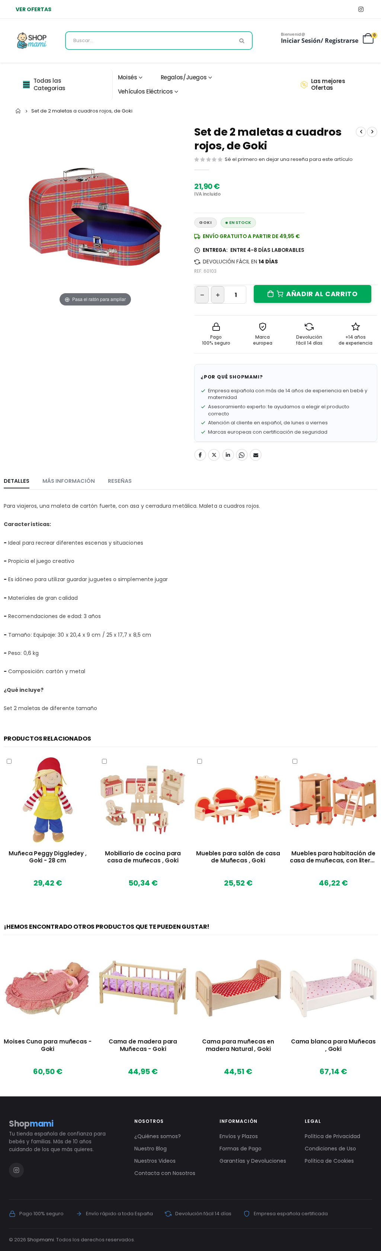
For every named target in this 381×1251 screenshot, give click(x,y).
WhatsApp (242, 455)
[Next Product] (372, 132)
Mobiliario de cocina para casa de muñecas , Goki (143, 857)
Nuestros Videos (155, 1161)
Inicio (18, 111)
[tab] (16, 481)
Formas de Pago (241, 1148)
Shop (31, 1124)
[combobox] (159, 40)
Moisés (127, 77)
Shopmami (40, 1239)
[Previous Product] (361, 132)
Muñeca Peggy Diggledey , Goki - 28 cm (47, 857)
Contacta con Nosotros (164, 1173)
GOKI (205, 222)
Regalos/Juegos (184, 77)
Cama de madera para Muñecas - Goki (143, 1045)
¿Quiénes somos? (157, 1136)
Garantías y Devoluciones (253, 1161)
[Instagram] (360, 9)
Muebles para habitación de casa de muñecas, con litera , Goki (333, 857)
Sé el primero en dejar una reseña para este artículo (289, 159)
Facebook (200, 455)
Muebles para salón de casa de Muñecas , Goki (238, 857)
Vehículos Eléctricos (145, 91)
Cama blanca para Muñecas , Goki (333, 1045)
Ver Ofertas (33, 9)
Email (256, 455)
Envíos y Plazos (239, 1136)
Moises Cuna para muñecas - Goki (47, 1045)
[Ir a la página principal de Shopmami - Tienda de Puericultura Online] (31, 40)
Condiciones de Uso (330, 1148)
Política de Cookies (329, 1161)
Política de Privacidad (332, 1136)
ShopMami (244, 377)
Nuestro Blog (150, 1148)
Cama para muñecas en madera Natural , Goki (238, 1045)
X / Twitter (214, 455)
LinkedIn (228, 455)
